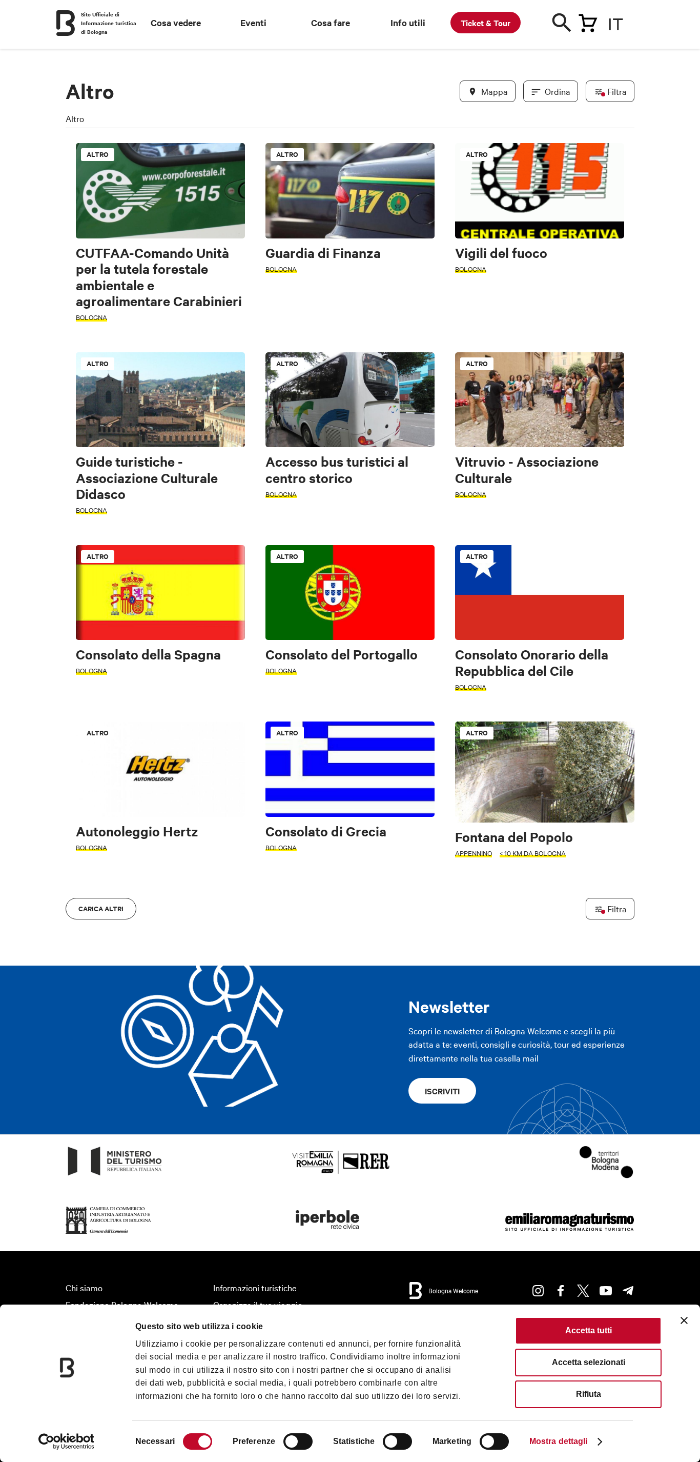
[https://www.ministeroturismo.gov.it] (115, 1175)
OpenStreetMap (553, 929)
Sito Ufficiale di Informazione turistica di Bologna (108, 22)
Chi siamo (84, 1287)
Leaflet (514, 929)
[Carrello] (588, 21)
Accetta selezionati (588, 1362)
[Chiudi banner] (684, 1320)
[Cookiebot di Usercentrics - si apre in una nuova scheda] (66, 1441)
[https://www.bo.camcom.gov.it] (109, 1234)
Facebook (560, 1291)
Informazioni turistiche (255, 1287)
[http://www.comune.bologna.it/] (328, 1234)
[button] (79, 599)
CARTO (622, 929)
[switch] (298, 1441)
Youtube (606, 1291)
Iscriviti (442, 1090)
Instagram (538, 1291)
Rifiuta (588, 1394)
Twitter (583, 1291)
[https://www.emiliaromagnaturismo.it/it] (569, 1234)
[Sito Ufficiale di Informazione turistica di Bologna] (65, 23)
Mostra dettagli (558, 1441)
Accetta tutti (588, 1330)
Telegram (628, 1291)
